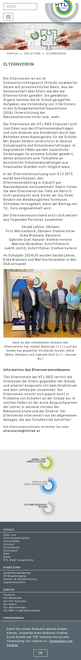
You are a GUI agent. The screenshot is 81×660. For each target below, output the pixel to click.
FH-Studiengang (14, 576)
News (7, 556)
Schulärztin (11, 547)
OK (40, 653)
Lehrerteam (11, 541)
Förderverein (13, 618)
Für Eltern (32, 53)
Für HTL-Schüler (14, 601)
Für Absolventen (14, 607)
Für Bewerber (12, 598)
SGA (6, 553)
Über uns (9, 534)
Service (12, 53)
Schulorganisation (16, 538)
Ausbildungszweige (17, 572)
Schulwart (10, 550)
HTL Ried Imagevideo (18, 560)
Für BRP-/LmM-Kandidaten (21, 610)
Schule (8, 529)
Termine (9, 594)
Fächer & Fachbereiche (20, 579)
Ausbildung (12, 567)
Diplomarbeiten (14, 582)
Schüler (9, 544)
